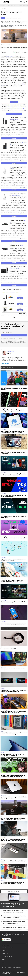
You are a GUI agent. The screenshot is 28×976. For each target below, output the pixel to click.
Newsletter (24, 52)
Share (4, 52)
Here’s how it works (9, 26)
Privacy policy (4, 950)
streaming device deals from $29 (17, 107)
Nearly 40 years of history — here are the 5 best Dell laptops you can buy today (14, 911)
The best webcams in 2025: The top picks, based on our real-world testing (14, 916)
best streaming (10, 56)
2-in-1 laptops (11, 5)
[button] (1, 2)
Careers (3, 964)
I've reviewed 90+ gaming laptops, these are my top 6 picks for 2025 (14, 922)
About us (3, 959)
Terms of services (16, 338)
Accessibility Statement (7, 956)
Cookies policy (5, 953)
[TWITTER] (8, 353)
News (3, 18)
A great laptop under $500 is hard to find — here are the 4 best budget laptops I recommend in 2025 (15, 904)
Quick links (9, 47)
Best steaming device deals (20, 47)
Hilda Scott (9, 17)
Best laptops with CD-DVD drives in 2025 (14, 927)
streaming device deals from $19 (16, 105)
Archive (3, 962)
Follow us (17, 52)
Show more (22, 313)
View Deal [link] (20, 298)
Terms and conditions (6, 945)
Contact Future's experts (7, 947)
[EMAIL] (11, 353)
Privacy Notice (18, 340)
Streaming (4, 8)
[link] (5, 121)
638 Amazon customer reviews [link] (12, 292)
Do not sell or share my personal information (11, 967)
